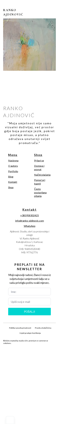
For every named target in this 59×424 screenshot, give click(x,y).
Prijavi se (39, 160)
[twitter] (24, 350)
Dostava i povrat (39, 167)
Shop (11, 187)
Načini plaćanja (42, 174)
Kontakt (12, 181)
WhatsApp (29, 225)
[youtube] (40, 350)
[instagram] (29, 350)
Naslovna (13, 160)
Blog (10, 176)
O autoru (13, 165)
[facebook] (19, 350)
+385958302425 (29, 215)
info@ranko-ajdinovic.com (29, 220)
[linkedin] (35, 350)
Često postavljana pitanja (40, 192)
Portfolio (13, 171)
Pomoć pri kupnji (39, 182)
